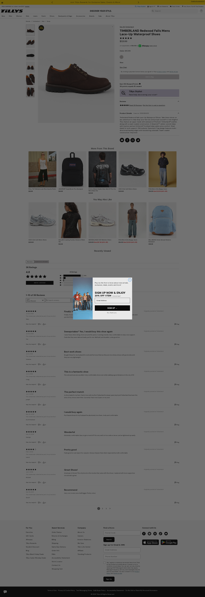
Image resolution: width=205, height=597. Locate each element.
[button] (178, 167)
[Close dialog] (129, 279)
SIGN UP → (112, 308)
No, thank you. (112, 313)
